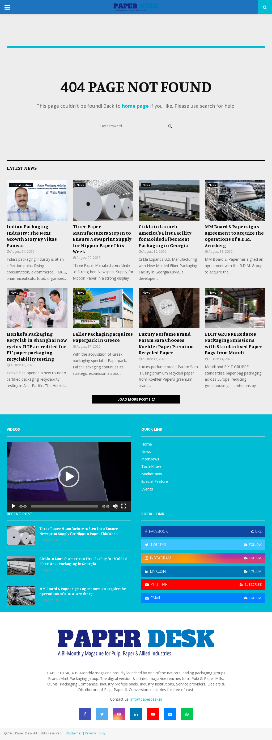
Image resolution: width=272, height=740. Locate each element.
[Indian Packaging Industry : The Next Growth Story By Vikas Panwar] (37, 200)
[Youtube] (153, 714)
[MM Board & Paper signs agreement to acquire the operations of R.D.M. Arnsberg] (235, 200)
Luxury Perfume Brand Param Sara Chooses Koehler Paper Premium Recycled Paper (166, 343)
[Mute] (115, 506)
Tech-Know (151, 466)
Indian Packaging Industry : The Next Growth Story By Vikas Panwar (32, 235)
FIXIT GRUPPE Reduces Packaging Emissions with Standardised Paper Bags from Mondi (233, 343)
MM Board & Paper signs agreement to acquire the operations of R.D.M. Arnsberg (234, 235)
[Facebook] (85, 714)
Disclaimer (74, 733)
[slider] (64, 506)
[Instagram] (119, 714)
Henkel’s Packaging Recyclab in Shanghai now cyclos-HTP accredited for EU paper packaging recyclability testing (37, 346)
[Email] (170, 714)
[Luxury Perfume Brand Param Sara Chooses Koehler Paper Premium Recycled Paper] (169, 308)
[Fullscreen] (123, 506)
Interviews (150, 459)
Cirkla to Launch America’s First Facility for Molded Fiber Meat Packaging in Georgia (165, 235)
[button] (68, 476)
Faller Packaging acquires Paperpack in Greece (103, 337)
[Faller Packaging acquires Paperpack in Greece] (103, 308)
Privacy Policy (95, 733)
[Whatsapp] (187, 714)
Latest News (22, 168)
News (80, 185)
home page (135, 106)
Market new (151, 473)
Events (147, 489)
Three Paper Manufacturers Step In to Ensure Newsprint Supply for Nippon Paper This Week (102, 238)
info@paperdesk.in (146, 699)
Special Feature (21, 185)
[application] (69, 477)
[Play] (13, 506)
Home (146, 444)
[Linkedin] (136, 714)
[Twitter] (102, 714)
